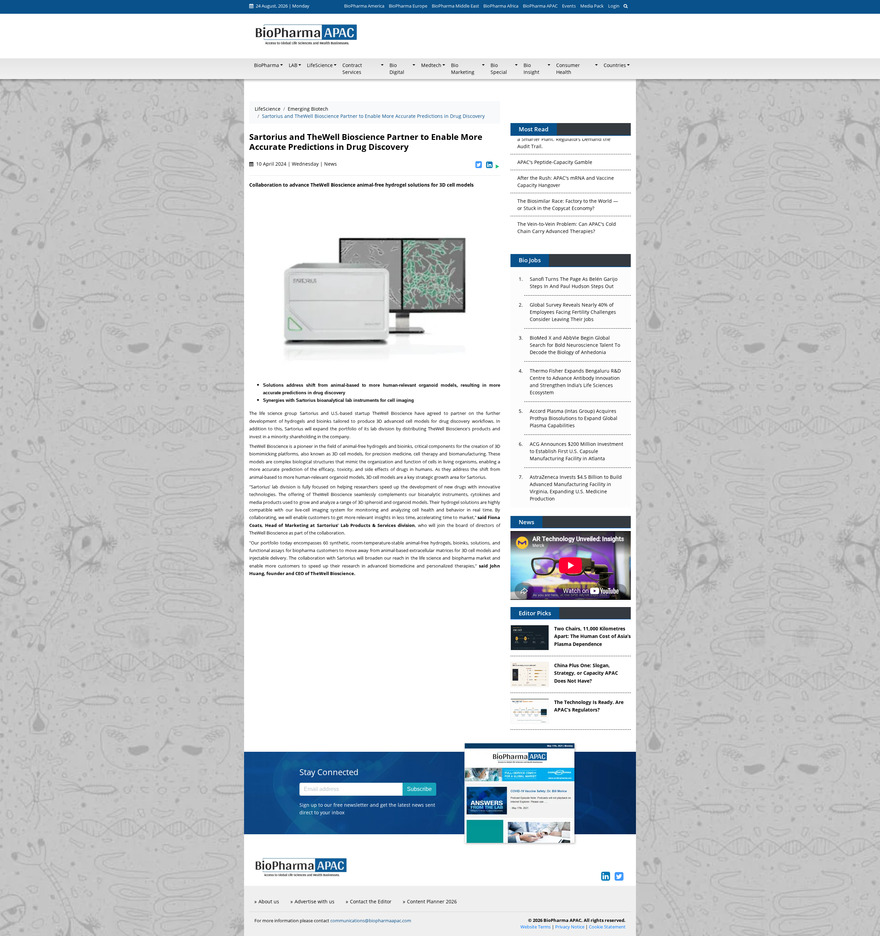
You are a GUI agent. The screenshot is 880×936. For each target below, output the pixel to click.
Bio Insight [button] (531, 68)
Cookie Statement (607, 927)
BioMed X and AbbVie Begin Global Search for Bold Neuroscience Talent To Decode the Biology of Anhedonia (575, 344)
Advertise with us (314, 901)
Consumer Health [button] (568, 68)
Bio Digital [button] (396, 68)
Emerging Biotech (308, 109)
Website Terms (535, 927)
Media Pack (592, 6)
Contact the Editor (371, 901)
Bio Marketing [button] (462, 68)
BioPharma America (364, 6)
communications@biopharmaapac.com (370, 920)
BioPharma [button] (266, 65)
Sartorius (309, 413)
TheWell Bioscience (392, 413)
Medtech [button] (431, 65)
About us (268, 901)
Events (569, 6)
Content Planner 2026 (432, 901)
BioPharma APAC (540, 6)
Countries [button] (615, 65)
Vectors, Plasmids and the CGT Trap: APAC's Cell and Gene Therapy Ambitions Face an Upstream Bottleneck (567, 220)
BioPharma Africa (500, 6)
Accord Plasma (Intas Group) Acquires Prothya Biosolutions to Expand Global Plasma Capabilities (573, 418)
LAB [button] (293, 65)
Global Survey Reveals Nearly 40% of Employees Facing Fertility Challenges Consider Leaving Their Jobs (573, 311)
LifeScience (267, 109)
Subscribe (419, 789)
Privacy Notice (569, 927)
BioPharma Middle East (455, 6)
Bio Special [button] (499, 68)
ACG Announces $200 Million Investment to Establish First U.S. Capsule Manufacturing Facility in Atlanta (576, 451)
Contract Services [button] (352, 68)
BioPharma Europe (408, 6)
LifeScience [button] (320, 65)
